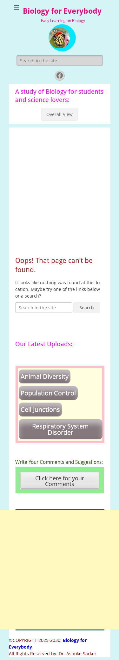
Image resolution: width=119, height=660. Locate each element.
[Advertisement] (59, 187)
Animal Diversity (45, 376)
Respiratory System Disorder (60, 429)
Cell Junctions (40, 409)
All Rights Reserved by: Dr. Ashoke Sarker (52, 653)
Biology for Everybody (62, 11)
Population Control (48, 392)
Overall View (59, 114)
